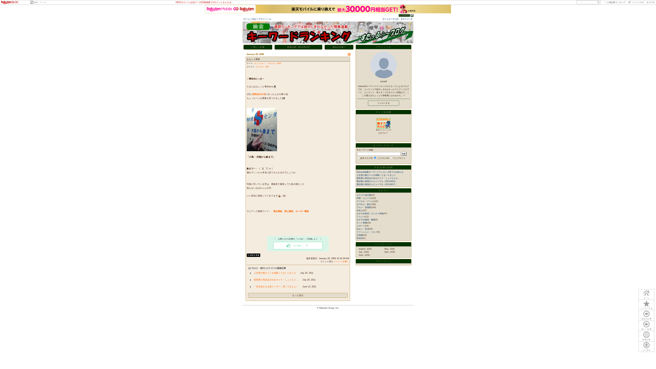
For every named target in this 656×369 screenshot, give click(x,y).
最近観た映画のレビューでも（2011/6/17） (377, 184)
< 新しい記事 (257, 47)
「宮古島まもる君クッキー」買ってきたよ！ (276, 286)
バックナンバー (384, 244)
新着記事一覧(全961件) (298, 47)
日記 (254, 19)
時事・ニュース (364, 198)
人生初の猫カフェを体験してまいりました (275, 273)
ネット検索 (362, 223)
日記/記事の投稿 (383, 167)
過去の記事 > (339, 47)
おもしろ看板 (253, 59)
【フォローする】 (390, 19)
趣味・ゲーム (40, 2)
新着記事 (646, 339)
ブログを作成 (638, 2)
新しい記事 (646, 329)
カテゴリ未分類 (364, 195)
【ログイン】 (406, 19)
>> (615, 2)
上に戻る (646, 350)
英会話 (360, 238)
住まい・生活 (363, 229)
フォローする (646, 308)
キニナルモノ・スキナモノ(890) (267, 63)
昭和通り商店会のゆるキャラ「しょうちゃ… (276, 279)
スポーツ (361, 226)
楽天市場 (650, 2)
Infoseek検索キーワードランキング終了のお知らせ (380, 172)
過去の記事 (646, 319)
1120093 (404, 15)
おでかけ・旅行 (262, 67)
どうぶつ (361, 216)
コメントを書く (341, 261)
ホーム (246, 19)
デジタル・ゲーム (365, 201)
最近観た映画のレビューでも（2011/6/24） (377, 181)
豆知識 (360, 235)
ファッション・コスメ (367, 232)
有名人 (360, 210)
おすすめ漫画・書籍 (366, 219)
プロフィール (264, 19)
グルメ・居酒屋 (364, 207)
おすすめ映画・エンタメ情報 (370, 213)
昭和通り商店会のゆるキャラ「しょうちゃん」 (378, 178)
